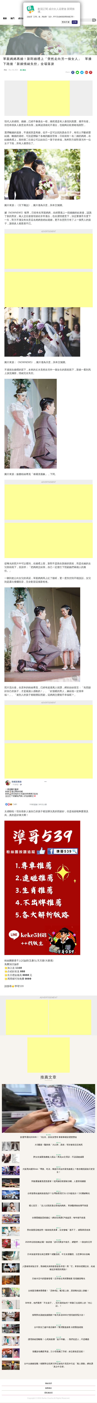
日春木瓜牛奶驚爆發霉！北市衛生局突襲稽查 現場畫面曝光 (58, 1278)
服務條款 (48, 1388)
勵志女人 (58, 1264)
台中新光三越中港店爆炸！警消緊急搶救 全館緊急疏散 (58, 1327)
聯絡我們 (48, 1383)
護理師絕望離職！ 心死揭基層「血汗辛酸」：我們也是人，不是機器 (58, 1339)
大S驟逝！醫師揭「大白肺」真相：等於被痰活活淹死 (59, 1145)
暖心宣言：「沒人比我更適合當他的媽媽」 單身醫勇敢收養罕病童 (58, 1206)
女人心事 (58, 1252)
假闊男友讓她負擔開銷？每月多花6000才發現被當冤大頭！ (58, 1315)
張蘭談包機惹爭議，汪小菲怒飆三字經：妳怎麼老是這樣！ (58, 1351)
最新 (5, 18)
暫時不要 (66, 22)
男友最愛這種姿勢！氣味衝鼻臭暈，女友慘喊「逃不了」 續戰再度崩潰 (58, 1230)
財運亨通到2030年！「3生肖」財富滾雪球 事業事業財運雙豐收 (48, 1137)
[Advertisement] (48, 98)
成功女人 (22, 18)
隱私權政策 (48, 1393)
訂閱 (75, 22)
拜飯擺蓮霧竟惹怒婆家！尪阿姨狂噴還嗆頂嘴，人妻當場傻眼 (58, 1181)
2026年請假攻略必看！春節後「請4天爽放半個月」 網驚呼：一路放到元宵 (58, 1242)
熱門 (12, 18)
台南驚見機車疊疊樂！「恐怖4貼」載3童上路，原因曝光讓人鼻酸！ (58, 1291)
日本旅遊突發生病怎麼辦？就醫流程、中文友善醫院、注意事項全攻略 (58, 1254)
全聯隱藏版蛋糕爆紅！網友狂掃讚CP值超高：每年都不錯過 (58, 1218)
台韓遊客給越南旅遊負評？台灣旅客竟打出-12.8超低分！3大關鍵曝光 (59, 1193)
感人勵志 (23, 70)
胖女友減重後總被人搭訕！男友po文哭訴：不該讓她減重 (58, 1157)
